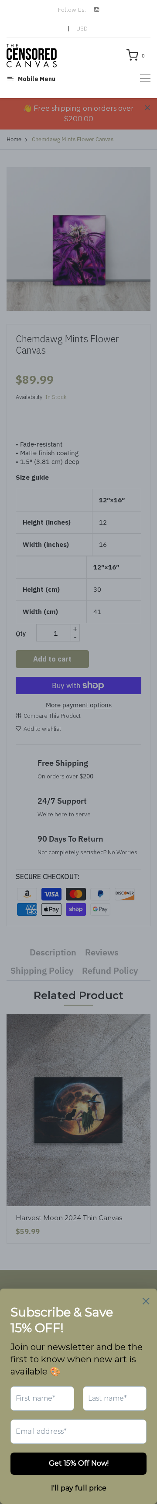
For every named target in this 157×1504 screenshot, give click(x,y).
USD (82, 28)
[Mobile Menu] (145, 78)
